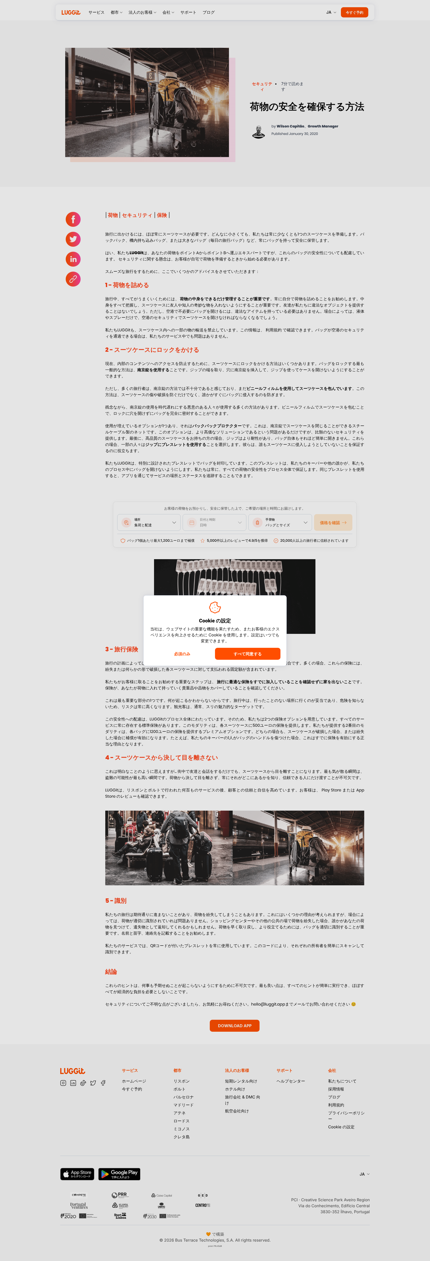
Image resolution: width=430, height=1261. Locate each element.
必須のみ (182, 653)
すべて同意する (248, 653)
